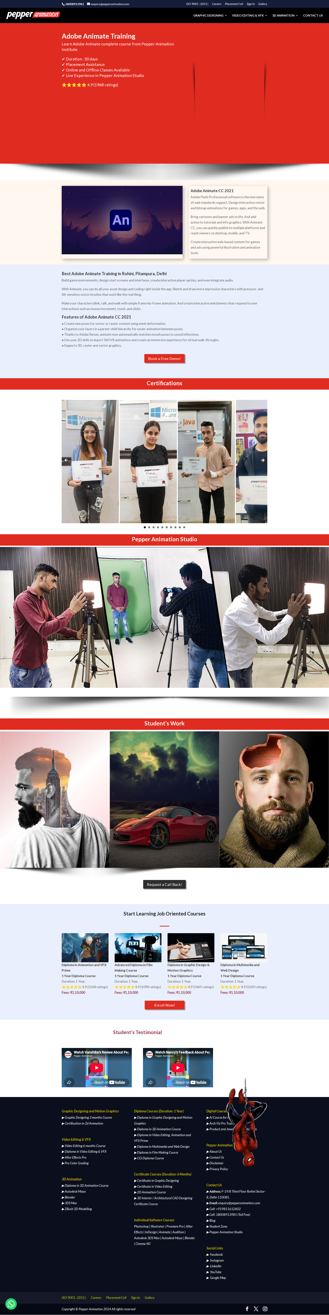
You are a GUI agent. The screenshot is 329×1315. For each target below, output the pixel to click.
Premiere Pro (175, 1226)
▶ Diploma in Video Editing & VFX (84, 1151)
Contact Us (313, 15)
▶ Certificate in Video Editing (153, 1186)
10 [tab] (184, 527)
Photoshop (141, 1226)
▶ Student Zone (216, 1226)
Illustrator (157, 1226)
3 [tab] (154, 527)
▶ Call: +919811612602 (223, 1209)
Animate (164, 1232)
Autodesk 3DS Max (147, 1238)
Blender (190, 1238)
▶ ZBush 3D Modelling (77, 1209)
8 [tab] (175, 527)
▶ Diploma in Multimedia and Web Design (161, 1147)
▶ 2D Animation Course (150, 1192)
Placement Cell (234, 4)
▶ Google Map (216, 1278)
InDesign (151, 1232)
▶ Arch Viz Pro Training (221, 1123)
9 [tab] (180, 527)
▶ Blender (68, 1197)
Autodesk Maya (172, 1238)
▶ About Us (214, 1151)
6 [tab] (167, 527)
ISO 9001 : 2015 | (197, 4)
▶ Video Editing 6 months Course (83, 1146)
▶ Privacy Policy (217, 1169)
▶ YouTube (213, 1272)
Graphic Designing (208, 15)
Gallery (262, 4)
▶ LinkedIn (213, 1266)
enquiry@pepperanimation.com (239, 1203)
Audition (178, 1232)
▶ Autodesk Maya (74, 1191)
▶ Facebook (214, 1254)
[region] (164, 461)
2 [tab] (149, 527)
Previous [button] (66, 460)
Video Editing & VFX (248, 15)
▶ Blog (210, 1220)
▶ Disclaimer (215, 1163)
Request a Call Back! (164, 884)
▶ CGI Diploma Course (149, 1158)
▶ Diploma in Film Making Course (156, 1152)
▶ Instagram (215, 1260)
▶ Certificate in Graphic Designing (156, 1181)
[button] (11, 1304)
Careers (216, 4)
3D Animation (283, 15)
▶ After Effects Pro (74, 1157)
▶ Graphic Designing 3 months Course (87, 1117)
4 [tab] (158, 527)
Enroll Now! (164, 1005)
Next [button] (262, 460)
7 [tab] (171, 527)
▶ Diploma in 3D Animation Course (85, 1185)
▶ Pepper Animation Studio (224, 1232)
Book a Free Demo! (164, 358)
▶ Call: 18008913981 (221, 1215)
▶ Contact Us (215, 1157)
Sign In (251, 4)
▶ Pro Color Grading (75, 1163)
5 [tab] (162, 527)
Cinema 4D (143, 1244)
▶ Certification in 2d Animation (82, 1123)
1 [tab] (145, 527)
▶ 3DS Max (69, 1203)
